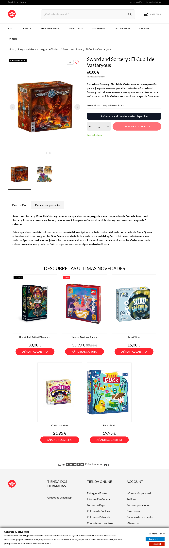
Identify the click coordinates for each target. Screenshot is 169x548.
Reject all (157, 544)
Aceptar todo (155, 539)
